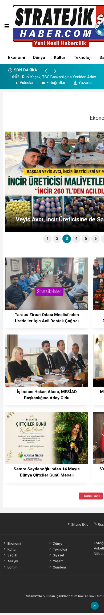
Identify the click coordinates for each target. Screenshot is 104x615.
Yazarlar (85, 82)
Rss (100, 524)
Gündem (59, 567)
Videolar (27, 82)
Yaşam (58, 561)
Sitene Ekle (79, 524)
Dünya (39, 57)
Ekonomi (16, 57)
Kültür (59, 57)
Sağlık (12, 555)
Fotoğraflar (56, 82)
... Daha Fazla (91, 496)
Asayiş (12, 561)
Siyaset (58, 555)
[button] (48, 73)
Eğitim (12, 567)
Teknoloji (82, 57)
